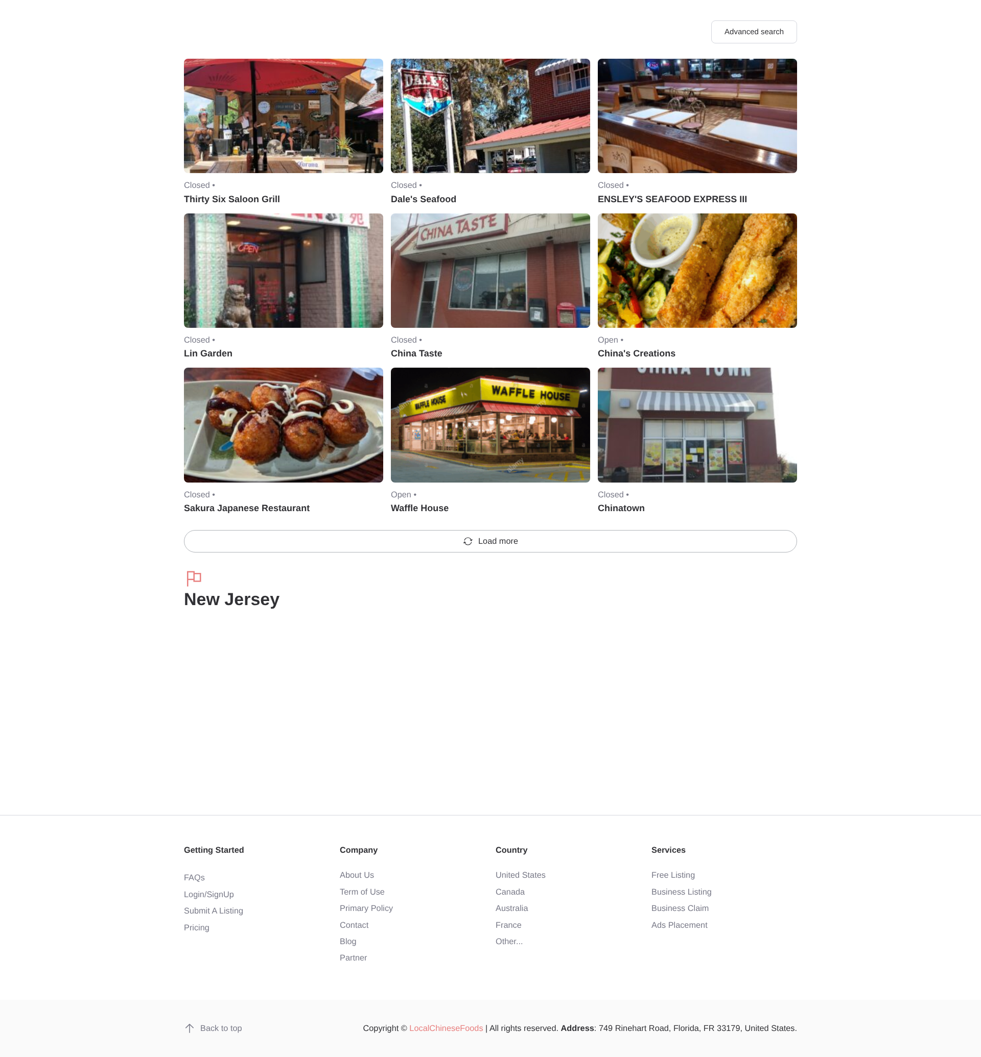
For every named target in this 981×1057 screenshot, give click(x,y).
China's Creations (636, 353)
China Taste (416, 353)
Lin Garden (208, 353)
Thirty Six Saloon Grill (232, 199)
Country (512, 850)
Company (359, 850)
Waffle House (420, 508)
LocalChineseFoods (446, 1028)
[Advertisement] (490, 712)
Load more (498, 541)
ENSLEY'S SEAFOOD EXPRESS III (672, 199)
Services (668, 850)
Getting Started (214, 850)
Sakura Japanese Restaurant (247, 508)
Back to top (221, 1028)
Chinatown (621, 508)
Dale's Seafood (423, 199)
